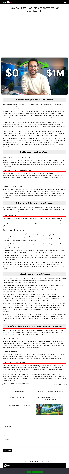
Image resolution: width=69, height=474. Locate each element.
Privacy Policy (39, 472)
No (33, 472)
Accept (29, 472)
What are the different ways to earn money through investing (16, 384)
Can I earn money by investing (57, 384)
